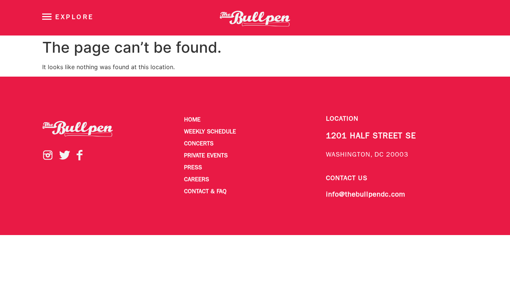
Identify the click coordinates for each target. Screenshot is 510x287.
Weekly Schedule (210, 132)
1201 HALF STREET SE (371, 136)
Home (192, 120)
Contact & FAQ (205, 191)
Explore (74, 17)
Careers (196, 179)
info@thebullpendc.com (365, 195)
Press (193, 167)
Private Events (206, 155)
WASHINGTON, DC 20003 (367, 155)
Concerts (199, 143)
